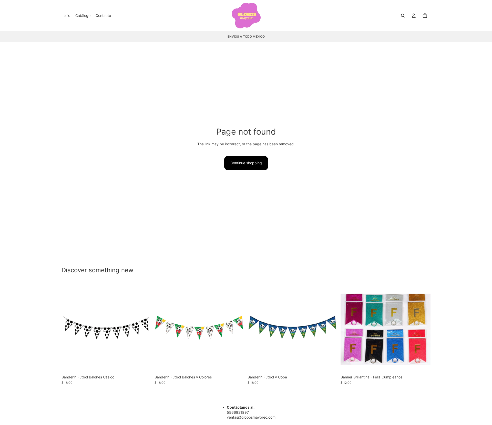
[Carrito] (424, 15)
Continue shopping (246, 163)
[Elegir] (422, 364)
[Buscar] (402, 15)
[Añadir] (143, 364)
